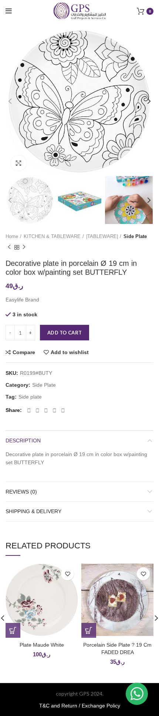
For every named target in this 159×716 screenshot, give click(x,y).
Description (23, 440)
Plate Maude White (42, 645)
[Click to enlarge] (18, 163)
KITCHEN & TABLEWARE (52, 236)
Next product (24, 247)
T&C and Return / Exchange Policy (79, 706)
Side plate (30, 397)
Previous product (9, 247)
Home (12, 236)
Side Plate (135, 236)
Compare (24, 352)
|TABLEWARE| (102, 236)
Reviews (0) (21, 492)
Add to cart (64, 333)
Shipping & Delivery (33, 511)
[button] (13, 630)
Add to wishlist (70, 352)
